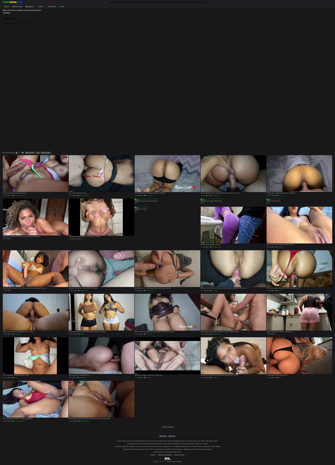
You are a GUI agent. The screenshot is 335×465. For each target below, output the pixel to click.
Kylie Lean (280, 195)
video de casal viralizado (273, 201)
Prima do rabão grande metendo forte (277, 375)
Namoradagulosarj (18, 195)
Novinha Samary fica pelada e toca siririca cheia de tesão (84, 236)
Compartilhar (46, 152)
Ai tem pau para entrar (141, 209)
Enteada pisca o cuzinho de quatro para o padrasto (281, 193)
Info (38, 152)
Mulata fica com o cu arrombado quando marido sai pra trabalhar (153, 288)
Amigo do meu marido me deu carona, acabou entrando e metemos (21, 236)
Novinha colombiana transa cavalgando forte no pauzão (18, 331)
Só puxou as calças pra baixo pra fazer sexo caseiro (83, 288)
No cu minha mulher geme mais (77, 193)
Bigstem (81, 334)
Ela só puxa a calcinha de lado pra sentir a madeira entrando (283, 288)
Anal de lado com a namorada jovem (79, 375)
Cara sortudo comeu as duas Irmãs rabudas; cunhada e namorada (87, 331)
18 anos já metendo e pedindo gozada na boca (16, 375)
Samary (81, 239)
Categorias (31, 6)
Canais (41, 6)
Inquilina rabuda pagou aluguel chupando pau (279, 331)
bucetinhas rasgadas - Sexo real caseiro (146, 201)
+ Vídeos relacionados (167, 427)
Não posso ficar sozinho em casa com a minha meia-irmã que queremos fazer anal (224, 288)
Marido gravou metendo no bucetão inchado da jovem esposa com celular (89, 418)
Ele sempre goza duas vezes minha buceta (15, 193)
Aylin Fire (279, 290)
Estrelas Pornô (52, 6)
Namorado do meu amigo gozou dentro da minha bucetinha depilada (220, 331)
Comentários (30, 152)
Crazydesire (214, 195)
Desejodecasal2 (83, 195)
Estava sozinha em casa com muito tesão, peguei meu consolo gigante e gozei (24, 288)
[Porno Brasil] (12, 2)
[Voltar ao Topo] (329, 460)
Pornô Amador (18, 6)
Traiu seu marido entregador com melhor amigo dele (17, 418)
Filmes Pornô (172, 436)
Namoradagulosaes (18, 421)
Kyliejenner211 (149, 290)
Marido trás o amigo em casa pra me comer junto (148, 375)
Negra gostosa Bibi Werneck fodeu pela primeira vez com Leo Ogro (219, 375)
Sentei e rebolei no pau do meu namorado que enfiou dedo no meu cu (220, 193)
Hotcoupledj (214, 290)
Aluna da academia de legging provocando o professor (150, 193)
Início (7, 6)
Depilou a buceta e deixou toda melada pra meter (280, 244)
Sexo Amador (6, 13)
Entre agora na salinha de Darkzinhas (211, 201)
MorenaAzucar (17, 334)
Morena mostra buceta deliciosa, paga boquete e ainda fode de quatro (154, 331)
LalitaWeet (280, 247)
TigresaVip (148, 377)
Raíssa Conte (149, 195)
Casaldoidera (214, 377)
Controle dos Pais (179, 455)
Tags (63, 6)
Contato (153, 455)
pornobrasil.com (162, 461)
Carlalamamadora (216, 247)
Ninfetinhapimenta (84, 421)
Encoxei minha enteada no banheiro (211, 244)
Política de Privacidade (164, 455)
